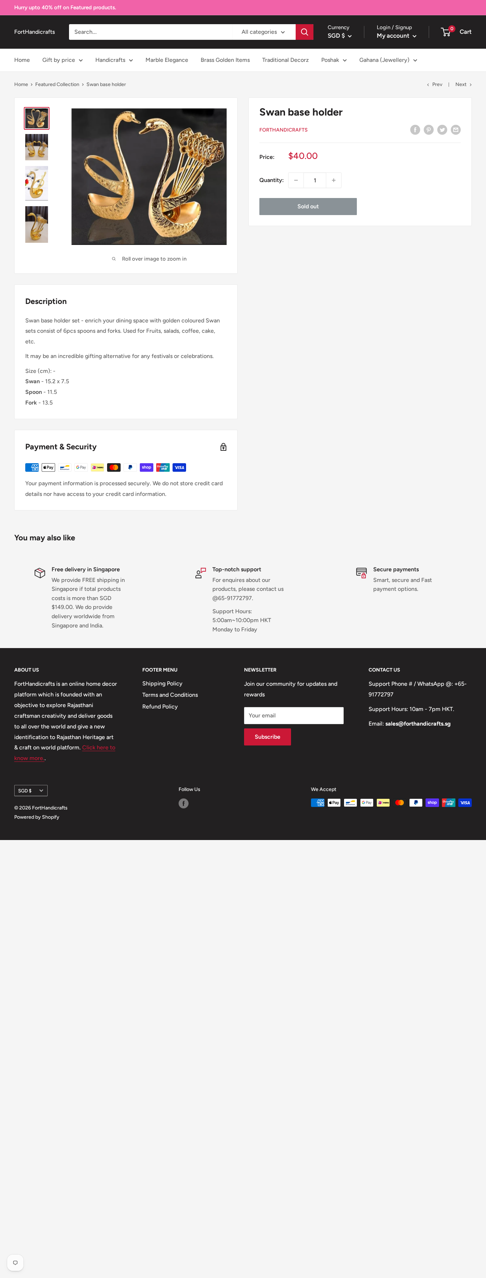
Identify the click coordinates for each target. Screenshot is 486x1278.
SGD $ (25, 790)
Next (460, 84)
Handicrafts (110, 60)
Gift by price (58, 60)
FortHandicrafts (283, 130)
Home (22, 60)
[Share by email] (456, 129)
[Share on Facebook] (415, 129)
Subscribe (267, 736)
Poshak (330, 60)
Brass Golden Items (225, 60)
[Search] (304, 32)
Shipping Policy (162, 683)
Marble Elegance (167, 60)
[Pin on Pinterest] (429, 129)
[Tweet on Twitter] (442, 129)
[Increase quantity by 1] (333, 180)
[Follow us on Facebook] (184, 803)
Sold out (308, 206)
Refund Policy (160, 706)
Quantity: (271, 180)
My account (394, 35)
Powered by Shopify (36, 817)
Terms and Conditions (170, 694)
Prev (437, 84)
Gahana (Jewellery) (384, 60)
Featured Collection (57, 84)
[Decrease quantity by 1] (296, 180)
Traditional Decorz (285, 60)
